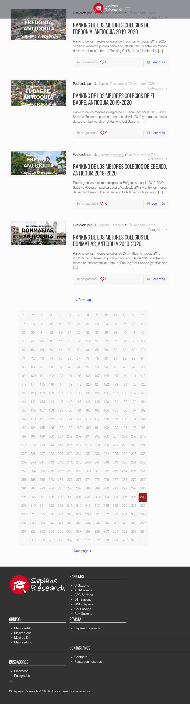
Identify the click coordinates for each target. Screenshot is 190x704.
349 (133, 523)
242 (51, 462)
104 (69, 376)
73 (42, 359)
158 (51, 411)
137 (115, 393)
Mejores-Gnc (23, 642)
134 (88, 393)
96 (124, 367)
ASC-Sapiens (83, 595)
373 (106, 540)
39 (115, 333)
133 (78, 393)
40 (124, 333)
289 (97, 488)
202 (69, 437)
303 (97, 497)
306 (124, 497)
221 (115, 445)
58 (33, 350)
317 (97, 506)
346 (106, 523)
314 (69, 506)
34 (69, 333)
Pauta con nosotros (88, 662)
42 (142, 333)
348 (124, 523)
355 (60, 532)
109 (115, 376)
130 (51, 393)
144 (51, 402)
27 (133, 324)
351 (23, 532)
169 (23, 419)
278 (124, 480)
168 (142, 411)
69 (133, 350)
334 (124, 514)
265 (133, 471)
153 (133, 402)
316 (88, 506)
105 (78, 376)
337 (23, 523)
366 (42, 540)
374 (115, 540)
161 (78, 411)
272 (69, 480)
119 (78, 385)
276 (106, 480)
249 (115, 462)
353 (42, 532)
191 (97, 428)
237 (133, 454)
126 (142, 385)
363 (133, 532)
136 (106, 393)
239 (23, 462)
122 (106, 385)
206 (106, 437)
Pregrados (21, 671)
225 (23, 454)
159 (60, 411)
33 (60, 333)
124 (124, 385)
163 (97, 411)
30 (33, 333)
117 (60, 385)
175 (78, 419)
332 (106, 514)
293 (133, 488)
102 (51, 376)
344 (88, 523)
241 (42, 462)
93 (97, 367)
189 (78, 428)
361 (115, 532)
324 (33, 514)
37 (97, 333)
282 (33, 488)
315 (78, 506)
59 (42, 350)
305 (115, 497)
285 (60, 488)
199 (42, 437)
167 (133, 411)
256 (51, 471)
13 (133, 315)
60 (51, 350)
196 (142, 428)
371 (88, 540)
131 (60, 393)
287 (78, 488)
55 (133, 341)
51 (97, 341)
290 (106, 488)
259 (78, 471)
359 (97, 532)
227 (42, 454)
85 (23, 367)
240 (33, 462)
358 (88, 532)
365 (33, 540)
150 (106, 402)
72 (33, 359)
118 (69, 385)
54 (124, 341)
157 (42, 411)
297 (42, 497)
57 (23, 350)
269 (42, 480)
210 (142, 437)
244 (69, 462)
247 (97, 462)
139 (133, 393)
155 (23, 411)
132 (69, 393)
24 (106, 324)
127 (23, 393)
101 (42, 376)
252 (142, 462)
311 (42, 506)
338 (33, 523)
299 (60, 497)
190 (88, 428)
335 (133, 514)
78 (88, 359)
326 (51, 514)
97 (133, 367)
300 (69, 497)
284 (51, 488)
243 (60, 462)
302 (88, 497)
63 (78, 350)
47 (60, 341)
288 (88, 488)
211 (23, 445)
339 (42, 523)
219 (97, 445)
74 (51, 359)
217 (78, 445)
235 (115, 454)
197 (23, 437)
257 (60, 471)
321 (133, 506)
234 (106, 454)
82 (124, 359)
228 (51, 454)
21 (78, 324)
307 (133, 497)
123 (115, 385)
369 (69, 540)
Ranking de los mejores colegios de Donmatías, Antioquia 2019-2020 (111, 241)
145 (60, 402)
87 (42, 367)
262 (106, 471)
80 (106, 359)
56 (142, 341)
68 (124, 350)
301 (78, 497)
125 (133, 385)
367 (51, 540)
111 (133, 376)
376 (133, 540)
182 (142, 419)
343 (78, 523)
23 (97, 324)
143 (42, 402)
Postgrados (22, 676)
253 (23, 471)
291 (115, 488)
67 (115, 350)
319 (115, 506)
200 (51, 437)
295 (23, 497)
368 (60, 540)
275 (97, 480)
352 (33, 532)
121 (97, 385)
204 (88, 437)
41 (133, 333)
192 (106, 428)
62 (69, 350)
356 (69, 532)
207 (115, 437)
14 (142, 315)
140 (142, 393)
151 (115, 402)
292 (124, 488)
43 (23, 341)
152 (124, 402)
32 (51, 333)
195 (133, 428)
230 (69, 454)
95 (115, 367)
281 (23, 488)
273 (78, 480)
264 (124, 471)
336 (142, 514)
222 (124, 445)
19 (60, 324)
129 (42, 393)
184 (33, 428)
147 (78, 402)
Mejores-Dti (22, 638)
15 (23, 324)
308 (142, 497)
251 (133, 462)
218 (88, 445)
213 (42, 445)
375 (124, 540)
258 (69, 471)
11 (115, 315)
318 (106, 506)
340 (51, 523)
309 (23, 506)
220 (106, 445)
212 (33, 445)
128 (33, 393)
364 (142, 532)
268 (33, 480)
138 (124, 393)
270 (51, 480)
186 (51, 428)
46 (51, 341)
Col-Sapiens (82, 609)
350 (142, 523)
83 (133, 359)
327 (60, 514)
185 (42, 428)
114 (33, 385)
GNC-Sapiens (84, 604)
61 (60, 350)
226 (33, 454)
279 (133, 480)
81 (115, 359)
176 (88, 419)
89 (60, 367)
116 (51, 385)
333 (115, 514)
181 (133, 419)
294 (142, 488)
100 (33, 376)
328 (69, 514)
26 (124, 324)
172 (51, 419)
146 (69, 402)
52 (106, 341)
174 (69, 419)
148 (88, 402)
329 (78, 514)
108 (106, 376)
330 (88, 514)
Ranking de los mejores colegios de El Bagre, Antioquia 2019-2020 (114, 100)
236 (124, 454)
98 (142, 367)
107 (97, 376)
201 (60, 437)
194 (124, 428)
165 (115, 411)
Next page (81, 551)
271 (60, 480)
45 (42, 341)
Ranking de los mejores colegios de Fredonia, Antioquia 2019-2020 (111, 29)
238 (142, 454)
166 (124, 411)
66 (106, 350)
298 (51, 497)
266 (142, 471)
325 (42, 514)
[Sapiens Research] (108, 8)
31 (42, 333)
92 (88, 367)
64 (88, 350)
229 (60, 454)
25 (115, 324)
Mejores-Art (22, 628)
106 (88, 376)
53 (115, 341)
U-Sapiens (81, 586)
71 (23, 359)
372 (97, 540)
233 (97, 454)
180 (124, 419)
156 (33, 411)
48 (69, 341)
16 (33, 324)
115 (42, 385)
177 (97, 419)
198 (33, 437)
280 (142, 480)
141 (23, 402)
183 (23, 428)
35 (78, 333)
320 (124, 506)
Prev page (85, 300)
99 (23, 376)
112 (142, 376)
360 (106, 532)
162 (88, 411)
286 (69, 488)
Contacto (80, 657)
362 (124, 532)
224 (142, 445)
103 (60, 376)
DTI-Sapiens (82, 600)
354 (51, 532)
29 (23, 333)
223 (133, 445)
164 (106, 411)
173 (60, 419)
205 (97, 437)
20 (69, 324)
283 (42, 488)
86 (33, 367)
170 (33, 419)
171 (42, 419)
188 (69, 428)
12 (124, 315)
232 (88, 454)
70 (142, 350)
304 (106, 497)
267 (23, 480)
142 (33, 402)
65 (97, 350)
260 (88, 471)
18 (51, 324)
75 (60, 359)
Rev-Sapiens (83, 614)
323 (23, 514)
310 (33, 506)
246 (88, 462)
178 (106, 419)
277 (115, 480)
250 (124, 462)
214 (51, 445)
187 (60, 428)
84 (142, 359)
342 (69, 523)
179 (115, 419)
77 (78, 359)
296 (33, 497)
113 (23, 385)
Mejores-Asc (22, 633)
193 (115, 428)
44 (33, 341)
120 (88, 385)
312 (51, 506)
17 (42, 324)
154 (142, 402)
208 (124, 437)
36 (88, 333)
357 (78, 532)
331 (97, 514)
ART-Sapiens (83, 590)
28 (142, 324)
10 (106, 315)
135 (97, 393)
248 (106, 462)
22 (88, 324)
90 (69, 367)
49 (78, 341)
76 (69, 359)
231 (78, 454)
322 (142, 506)
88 (51, 367)
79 (97, 359)
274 (88, 480)
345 (97, 523)
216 (69, 445)
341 (60, 523)
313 (60, 506)
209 (133, 437)
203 (78, 437)
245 (78, 462)
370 (78, 540)
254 (33, 471)
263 (115, 471)
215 (60, 445)
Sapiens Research (111, 84)
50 (88, 341)
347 (115, 523)
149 (97, 402)
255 (42, 471)
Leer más (158, 62)
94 (106, 367)
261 (97, 471)
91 (78, 367)
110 (124, 376)
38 (106, 333)
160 (69, 411)
